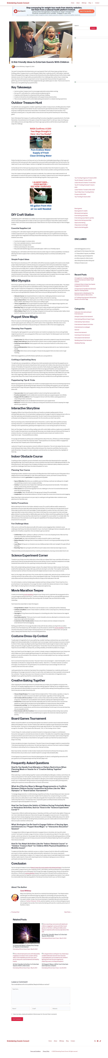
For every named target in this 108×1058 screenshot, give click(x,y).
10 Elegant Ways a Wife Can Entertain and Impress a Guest (55, 965)
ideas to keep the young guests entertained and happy (46, 867)
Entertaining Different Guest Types (21, 949)
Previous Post (14, 912)
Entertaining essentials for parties (84, 218)
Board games (78, 208)
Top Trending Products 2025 (82, 196)
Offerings (84, 3)
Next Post (67, 912)
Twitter (28, 901)
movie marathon (28, 594)
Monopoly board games (81, 213)
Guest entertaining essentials (83, 220)
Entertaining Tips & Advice (82, 322)
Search (77, 25)
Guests (63, 1051)
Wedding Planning (80, 343)
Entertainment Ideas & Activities (84, 324)
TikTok (38, 901)
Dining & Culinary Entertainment (84, 316)
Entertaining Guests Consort (18, 3)
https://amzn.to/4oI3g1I (81, 225)
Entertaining (58, 1051)
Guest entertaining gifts (81, 227)
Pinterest (33, 901)
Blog (90, 3)
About (77, 3)
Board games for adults (81, 211)
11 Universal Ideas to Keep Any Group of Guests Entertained (25, 946)
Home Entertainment (81, 332)
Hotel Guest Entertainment (82, 335)
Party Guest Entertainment (82, 337)
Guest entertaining (80, 222)
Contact (97, 3)
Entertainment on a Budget (82, 327)
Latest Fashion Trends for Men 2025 (85, 189)
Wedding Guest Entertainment (83, 340)
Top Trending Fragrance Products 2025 (86, 178)
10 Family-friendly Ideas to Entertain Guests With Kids (54, 935)
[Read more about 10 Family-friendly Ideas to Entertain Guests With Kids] (55, 928)
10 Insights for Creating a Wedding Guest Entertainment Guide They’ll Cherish (84, 279)
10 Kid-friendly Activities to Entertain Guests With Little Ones (26, 965)
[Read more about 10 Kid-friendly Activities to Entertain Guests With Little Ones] (26, 957)
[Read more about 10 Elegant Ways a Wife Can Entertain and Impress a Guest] (55, 957)
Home (72, 3)
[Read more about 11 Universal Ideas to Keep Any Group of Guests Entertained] (26, 933)
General (77, 329)
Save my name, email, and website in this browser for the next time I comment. (35, 1014)
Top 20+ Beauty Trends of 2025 (83, 180)
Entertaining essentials (81, 215)
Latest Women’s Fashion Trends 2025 (85, 182)
